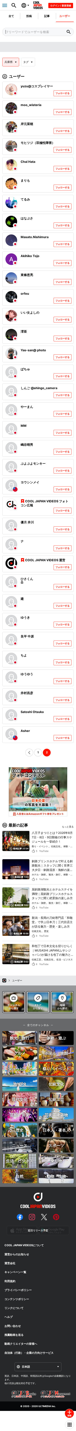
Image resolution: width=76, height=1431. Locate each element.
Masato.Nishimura (35, 237)
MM (24, 426)
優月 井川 (27, 522)
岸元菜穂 (27, 124)
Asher (25, 731)
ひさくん (27, 579)
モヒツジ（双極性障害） (38, 143)
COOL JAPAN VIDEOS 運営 (45, 560)
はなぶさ (27, 218)
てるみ (25, 199)
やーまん (27, 407)
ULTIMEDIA (44, 1406)
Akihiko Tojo (30, 256)
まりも (25, 180)
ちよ (24, 655)
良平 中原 (27, 636)
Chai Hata (28, 162)
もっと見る (68, 826)
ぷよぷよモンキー (33, 463)
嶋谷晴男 (27, 444)
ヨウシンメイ (30, 482)
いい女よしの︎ (30, 312)
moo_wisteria (31, 105)
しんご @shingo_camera (39, 388)
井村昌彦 (27, 693)
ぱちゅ (25, 369)
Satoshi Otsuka (32, 712)
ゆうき (25, 617)
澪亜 (24, 331)
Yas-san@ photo (33, 350)
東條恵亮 (27, 275)
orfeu (25, 293)
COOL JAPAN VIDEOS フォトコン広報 (44, 503)
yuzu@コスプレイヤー (37, 86)
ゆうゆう (27, 674)
